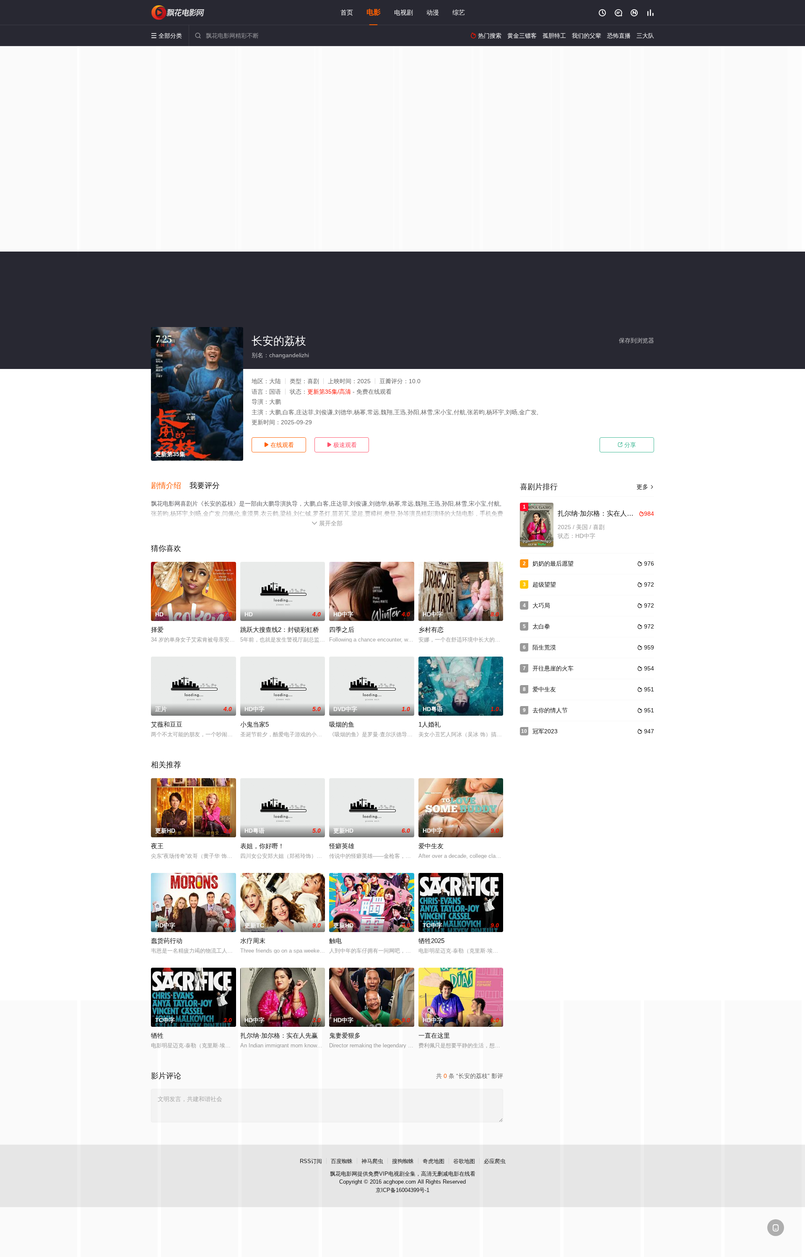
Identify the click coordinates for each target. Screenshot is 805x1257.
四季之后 (341, 629)
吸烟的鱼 (341, 724)
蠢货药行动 (166, 940)
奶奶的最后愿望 (553, 563)
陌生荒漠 (544, 647)
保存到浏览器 (636, 340)
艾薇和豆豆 (166, 724)
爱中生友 (431, 845)
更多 (645, 486)
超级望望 (544, 584)
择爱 (157, 629)
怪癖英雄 (341, 845)
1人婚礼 (429, 724)
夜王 (157, 845)
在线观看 (279, 445)
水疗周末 (252, 940)
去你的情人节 (550, 710)
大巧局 (541, 605)
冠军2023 (545, 731)
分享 (627, 445)
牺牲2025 (431, 940)
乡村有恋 (431, 629)
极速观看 (342, 445)
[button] (170, 486)
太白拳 (541, 626)
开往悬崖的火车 (553, 668)
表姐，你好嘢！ (262, 845)
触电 (335, 940)
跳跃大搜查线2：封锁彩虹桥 (279, 629)
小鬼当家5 (254, 724)
